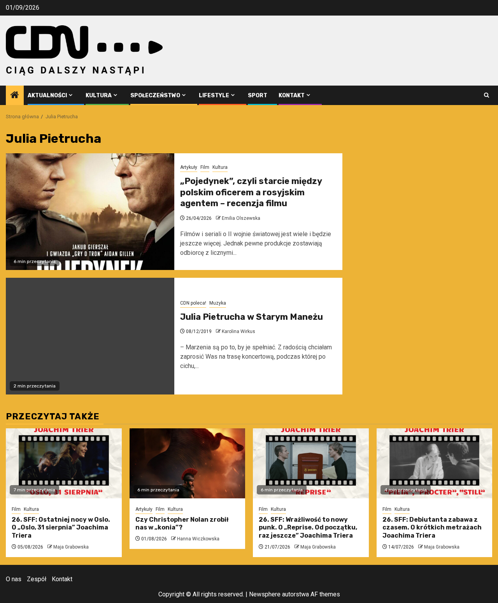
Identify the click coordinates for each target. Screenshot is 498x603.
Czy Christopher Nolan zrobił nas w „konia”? (181, 523)
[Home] (15, 95)
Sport (257, 95)
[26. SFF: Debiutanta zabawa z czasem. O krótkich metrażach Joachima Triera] (435, 463)
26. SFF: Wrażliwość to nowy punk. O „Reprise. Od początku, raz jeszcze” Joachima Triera (308, 528)
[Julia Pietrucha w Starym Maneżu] (90, 336)
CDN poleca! (193, 303)
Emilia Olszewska (241, 218)
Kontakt (292, 95)
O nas (13, 579)
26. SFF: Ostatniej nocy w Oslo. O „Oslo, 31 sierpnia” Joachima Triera (61, 528)
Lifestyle (214, 95)
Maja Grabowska (71, 547)
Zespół (36, 579)
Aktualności (47, 95)
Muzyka (217, 303)
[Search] (486, 95)
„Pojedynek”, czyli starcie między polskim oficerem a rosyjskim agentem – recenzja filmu (251, 192)
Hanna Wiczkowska (198, 539)
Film (204, 167)
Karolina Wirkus (238, 331)
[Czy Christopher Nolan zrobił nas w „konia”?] (187, 463)
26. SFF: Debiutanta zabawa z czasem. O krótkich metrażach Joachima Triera (432, 528)
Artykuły (188, 167)
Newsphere (265, 594)
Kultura (99, 95)
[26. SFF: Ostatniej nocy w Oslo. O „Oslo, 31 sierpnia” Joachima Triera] (64, 463)
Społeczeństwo (155, 95)
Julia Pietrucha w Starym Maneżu (251, 317)
